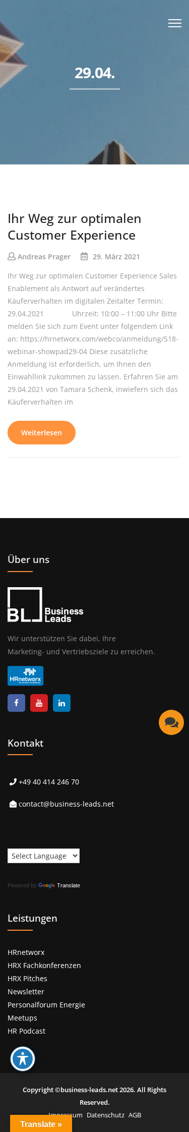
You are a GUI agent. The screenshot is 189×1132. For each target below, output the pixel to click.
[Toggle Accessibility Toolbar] (23, 1059)
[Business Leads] (74, 78)
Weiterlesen (41, 432)
